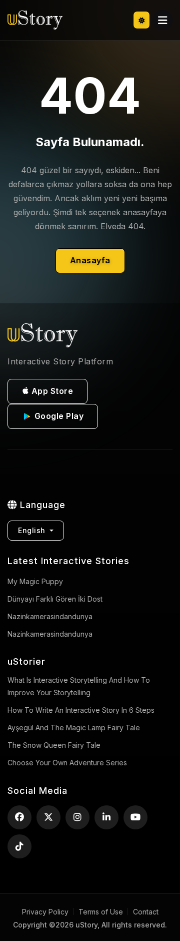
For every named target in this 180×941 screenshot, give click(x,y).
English (33, 530)
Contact (145, 911)
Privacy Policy (45, 911)
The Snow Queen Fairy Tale (54, 745)
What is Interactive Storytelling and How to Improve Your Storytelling (79, 686)
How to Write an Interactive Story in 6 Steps (81, 710)
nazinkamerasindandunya (50, 616)
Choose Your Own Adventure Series (67, 762)
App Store (51, 391)
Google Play (58, 416)
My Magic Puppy (35, 581)
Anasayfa (90, 260)
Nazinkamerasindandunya (50, 634)
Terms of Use (100, 911)
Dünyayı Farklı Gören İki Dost (55, 599)
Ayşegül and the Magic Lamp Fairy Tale (74, 727)
